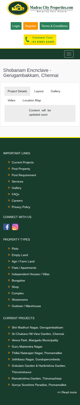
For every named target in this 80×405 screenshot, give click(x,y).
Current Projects (23, 162)
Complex (18, 293)
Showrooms (20, 299)
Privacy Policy (21, 207)
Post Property (21, 168)
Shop (15, 287)
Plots (15, 248)
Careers (17, 200)
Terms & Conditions (54, 26)
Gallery (16, 188)
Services (17, 181)
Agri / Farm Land (23, 261)
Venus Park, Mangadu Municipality (35, 340)
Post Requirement (24, 175)
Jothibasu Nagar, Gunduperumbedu (36, 359)
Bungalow (18, 280)
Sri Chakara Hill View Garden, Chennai (38, 334)
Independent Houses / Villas (30, 274)
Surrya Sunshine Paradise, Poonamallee (39, 385)
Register (30, 26)
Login (16, 26)
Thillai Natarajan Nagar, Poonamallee (37, 353)
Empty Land (20, 255)
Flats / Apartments (24, 267)
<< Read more (67, 392)
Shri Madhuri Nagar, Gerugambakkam (37, 327)
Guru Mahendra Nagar (27, 346)
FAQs (15, 194)
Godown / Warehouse (26, 306)
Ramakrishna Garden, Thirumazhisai (36, 378)
